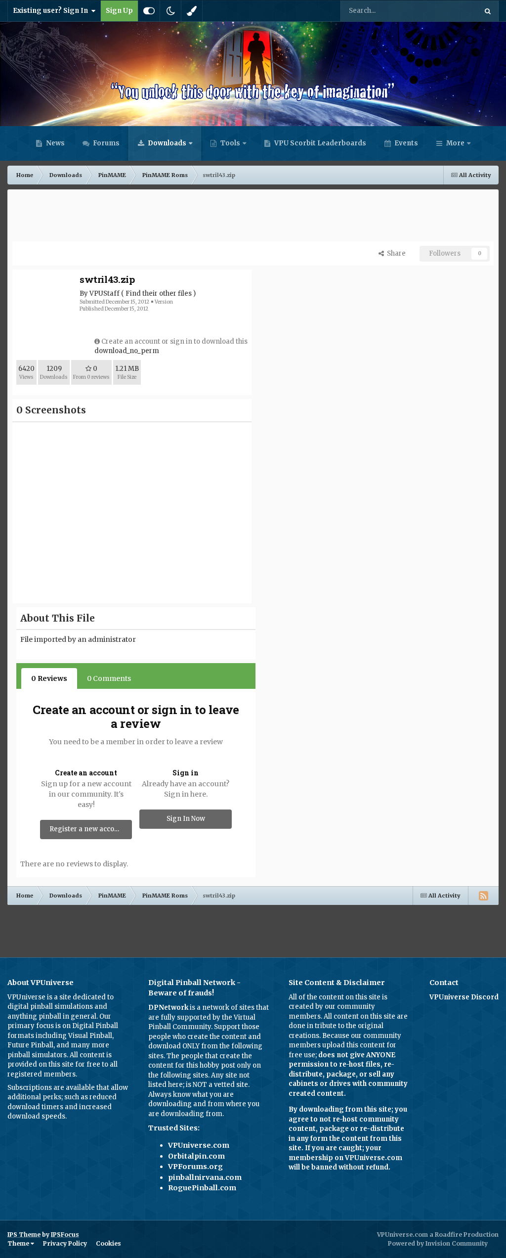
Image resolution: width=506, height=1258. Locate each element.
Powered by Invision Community (438, 1243)
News (54, 143)
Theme (19, 1243)
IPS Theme (24, 1234)
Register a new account (87, 829)
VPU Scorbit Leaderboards (319, 143)
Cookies (108, 1243)
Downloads (166, 143)
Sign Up (119, 10)
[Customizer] (149, 10)
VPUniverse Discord (464, 997)
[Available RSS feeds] (483, 895)
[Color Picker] (191, 10)
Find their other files (159, 293)
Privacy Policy (65, 1243)
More (455, 143)
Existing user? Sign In (52, 10)
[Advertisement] (253, 216)
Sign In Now (186, 818)
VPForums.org (195, 1166)
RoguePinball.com (202, 1187)
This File (451, 10)
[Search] (487, 10)
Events (405, 143)
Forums (105, 143)
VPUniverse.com (198, 1145)
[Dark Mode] (170, 10)
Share (395, 253)
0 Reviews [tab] (49, 678)
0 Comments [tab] (109, 678)
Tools (230, 143)
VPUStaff (104, 293)
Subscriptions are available (51, 1087)
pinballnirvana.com (205, 1177)
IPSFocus (65, 1234)
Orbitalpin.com (196, 1156)
